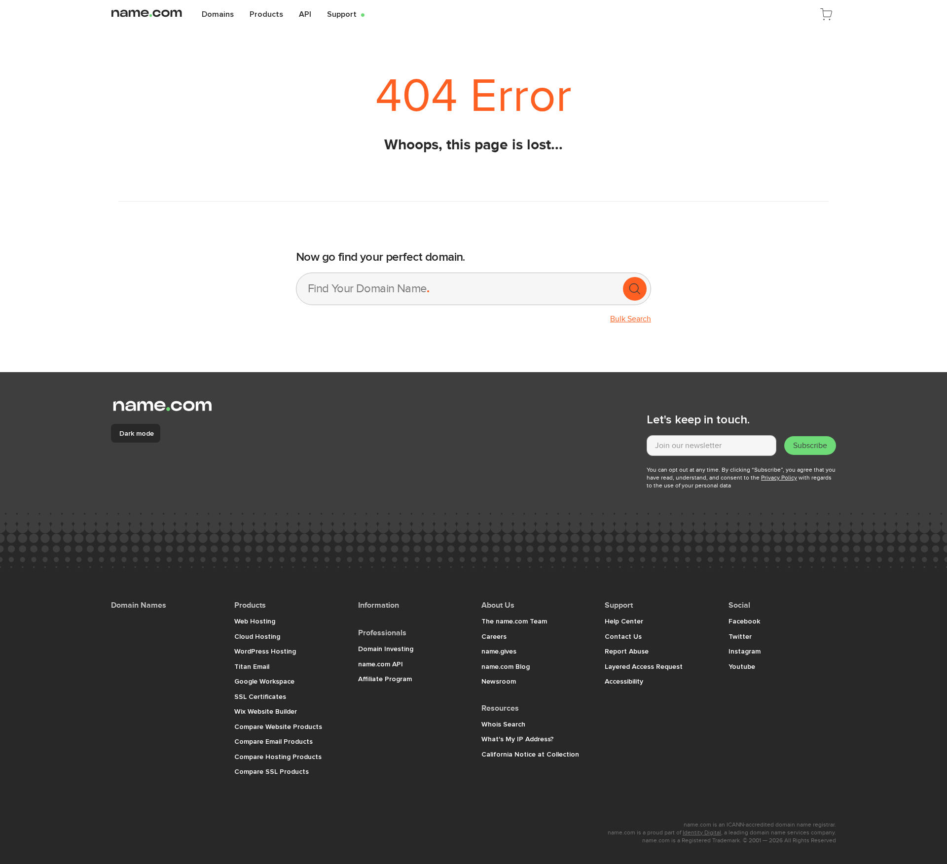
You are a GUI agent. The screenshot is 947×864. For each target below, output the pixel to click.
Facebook (744, 621)
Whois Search (503, 724)
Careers (494, 636)
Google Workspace (264, 681)
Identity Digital (702, 832)
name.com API (380, 664)
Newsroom (498, 681)
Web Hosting (254, 621)
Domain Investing (385, 649)
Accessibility (624, 681)
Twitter (740, 636)
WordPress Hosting (265, 651)
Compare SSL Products (271, 771)
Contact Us (623, 636)
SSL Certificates (260, 696)
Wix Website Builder (265, 711)
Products (266, 13)
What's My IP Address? (517, 739)
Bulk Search (630, 319)
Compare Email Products (273, 741)
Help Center (624, 621)
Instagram (744, 651)
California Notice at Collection (530, 754)
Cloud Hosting (257, 636)
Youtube (741, 666)
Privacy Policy (779, 477)
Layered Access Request (644, 666)
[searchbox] (458, 289)
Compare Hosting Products (278, 756)
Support (345, 13)
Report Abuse (627, 651)
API (305, 13)
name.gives (498, 651)
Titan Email (251, 666)
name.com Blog (505, 666)
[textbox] (711, 445)
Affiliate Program (385, 679)
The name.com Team (514, 621)
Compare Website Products (278, 726)
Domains (218, 13)
